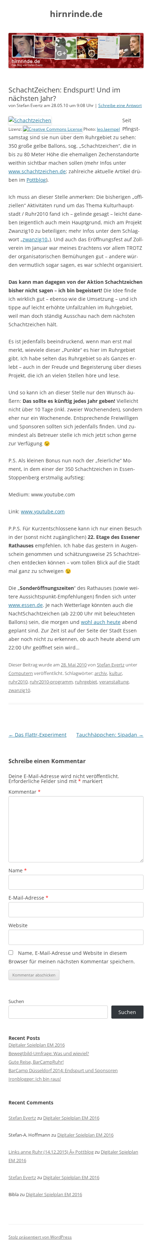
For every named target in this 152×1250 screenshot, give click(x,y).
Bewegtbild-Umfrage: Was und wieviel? (48, 1053)
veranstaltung (114, 682)
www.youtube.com (43, 511)
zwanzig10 (35, 239)
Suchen (16, 1001)
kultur (115, 673)
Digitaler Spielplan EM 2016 (36, 1045)
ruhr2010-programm (51, 682)
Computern (20, 673)
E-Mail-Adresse (28, 897)
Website (18, 925)
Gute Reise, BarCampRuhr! (36, 1062)
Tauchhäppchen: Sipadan (110, 734)
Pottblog (36, 179)
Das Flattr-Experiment (37, 734)
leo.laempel (108, 129)
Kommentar (24, 791)
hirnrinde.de (76, 14)
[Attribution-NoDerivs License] (52, 129)
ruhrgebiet (86, 682)
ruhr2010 (18, 682)
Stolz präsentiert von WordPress (40, 1237)
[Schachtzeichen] (29, 120)
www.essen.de (25, 605)
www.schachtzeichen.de (37, 171)
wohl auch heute (101, 622)
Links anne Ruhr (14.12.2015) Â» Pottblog (51, 1152)
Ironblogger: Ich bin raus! (34, 1079)
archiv (100, 673)
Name (17, 870)
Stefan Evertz (110, 664)
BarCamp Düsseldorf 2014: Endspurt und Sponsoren (63, 1070)
